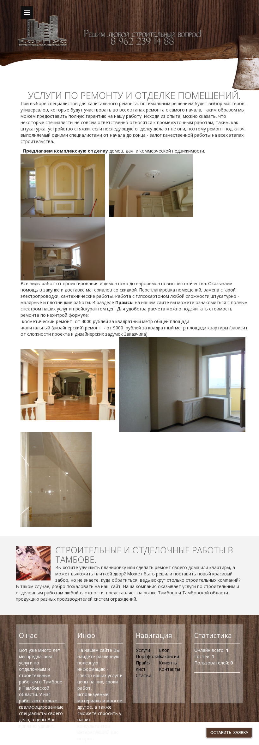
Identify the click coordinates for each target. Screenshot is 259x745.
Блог (164, 650)
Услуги (143, 650)
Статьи (143, 675)
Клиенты (168, 663)
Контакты (169, 669)
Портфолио (148, 656)
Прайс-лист (143, 666)
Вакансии (169, 656)
